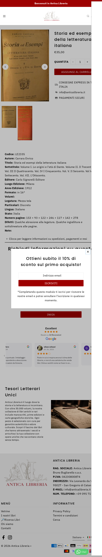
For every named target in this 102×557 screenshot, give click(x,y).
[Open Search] (88, 16)
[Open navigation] (20, 16)
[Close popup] (88, 251)
